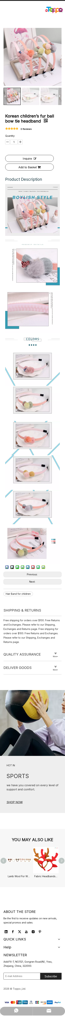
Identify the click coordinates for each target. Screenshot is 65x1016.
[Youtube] (26, 931)
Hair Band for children (18, 593)
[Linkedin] (6, 931)
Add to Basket (27, 167)
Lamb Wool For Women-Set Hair (19, 876)
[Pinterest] (39, 931)
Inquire (27, 158)
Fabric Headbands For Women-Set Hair (45, 876)
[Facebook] (12, 931)
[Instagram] (33, 931)
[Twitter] (19, 931)
